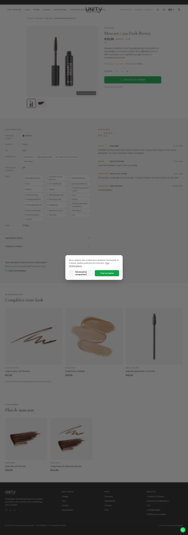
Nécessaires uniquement (81, 273)
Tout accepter (107, 273)
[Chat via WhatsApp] (182, 529)
